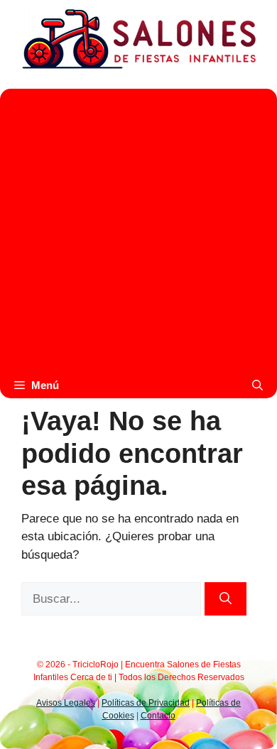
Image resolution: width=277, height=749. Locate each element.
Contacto (158, 716)
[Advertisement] (138, 227)
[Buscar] (225, 599)
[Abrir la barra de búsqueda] (257, 385)
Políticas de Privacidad (146, 703)
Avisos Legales (65, 703)
